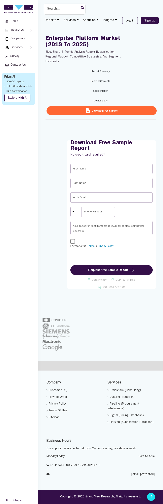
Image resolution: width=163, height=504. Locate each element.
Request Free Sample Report (108, 269)
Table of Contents (100, 81)
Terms (91, 246)
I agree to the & (91, 246)
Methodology (100, 100)
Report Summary (100, 71)
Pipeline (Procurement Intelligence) (123, 406)
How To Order (58, 397)
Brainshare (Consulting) (125, 390)
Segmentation (100, 91)
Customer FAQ (58, 390)
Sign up (149, 20)
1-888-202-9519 (89, 465)
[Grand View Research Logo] (18, 9)
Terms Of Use (58, 410)
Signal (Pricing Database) (127, 415)
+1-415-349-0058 (61, 465)
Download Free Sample (105, 110)
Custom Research (122, 397)
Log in (130, 20)
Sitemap (54, 417)
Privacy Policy (105, 246)
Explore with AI (17, 98)
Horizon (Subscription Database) (131, 422)
